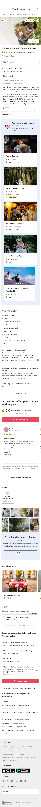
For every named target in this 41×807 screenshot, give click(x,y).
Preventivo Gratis (20, 681)
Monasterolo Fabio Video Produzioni (23, 689)
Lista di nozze (6, 723)
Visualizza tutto (20, 393)
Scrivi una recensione (20, 420)
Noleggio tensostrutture (9, 716)
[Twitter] (8, 781)
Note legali (13, 746)
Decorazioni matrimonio (21, 719)
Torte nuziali (19, 730)
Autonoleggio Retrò (12, 595)
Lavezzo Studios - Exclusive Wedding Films (17, 289)
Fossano (12, 14)
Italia (8, 791)
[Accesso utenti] (38, 9)
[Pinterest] (12, 781)
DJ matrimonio (6, 734)
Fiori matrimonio (7, 719)
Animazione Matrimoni (26, 716)
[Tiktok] (25, 781)
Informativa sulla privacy (9, 749)
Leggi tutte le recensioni (20, 477)
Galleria (33, 41)
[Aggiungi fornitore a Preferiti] (37, 20)
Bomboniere (5, 712)
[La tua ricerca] (3, 20)
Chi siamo (19, 757)
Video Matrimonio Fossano (27, 626)
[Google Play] (23, 772)
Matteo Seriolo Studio (15, 188)
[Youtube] (21, 781)
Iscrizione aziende (7, 757)
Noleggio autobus (18, 712)
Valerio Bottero (12, 156)
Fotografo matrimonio (8, 705)
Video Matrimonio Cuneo (9, 626)
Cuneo (4, 14)
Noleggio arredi (31, 712)
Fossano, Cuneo (9, 56)
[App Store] (9, 772)
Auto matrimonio (7, 709)
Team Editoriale (30, 757)
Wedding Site (13, 760)
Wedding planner (18, 723)
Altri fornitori (20, 553)
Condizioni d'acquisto (26, 746)
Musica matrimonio (24, 705)
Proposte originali (7, 730)
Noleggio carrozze (7, 727)
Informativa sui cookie (26, 749)
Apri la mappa (32, 614)
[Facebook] (3, 781)
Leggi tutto (6, 114)
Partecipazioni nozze (21, 709)
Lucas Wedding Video (14, 256)
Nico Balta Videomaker (15, 223)
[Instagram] (16, 781)
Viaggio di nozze (21, 727)
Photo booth (30, 730)
